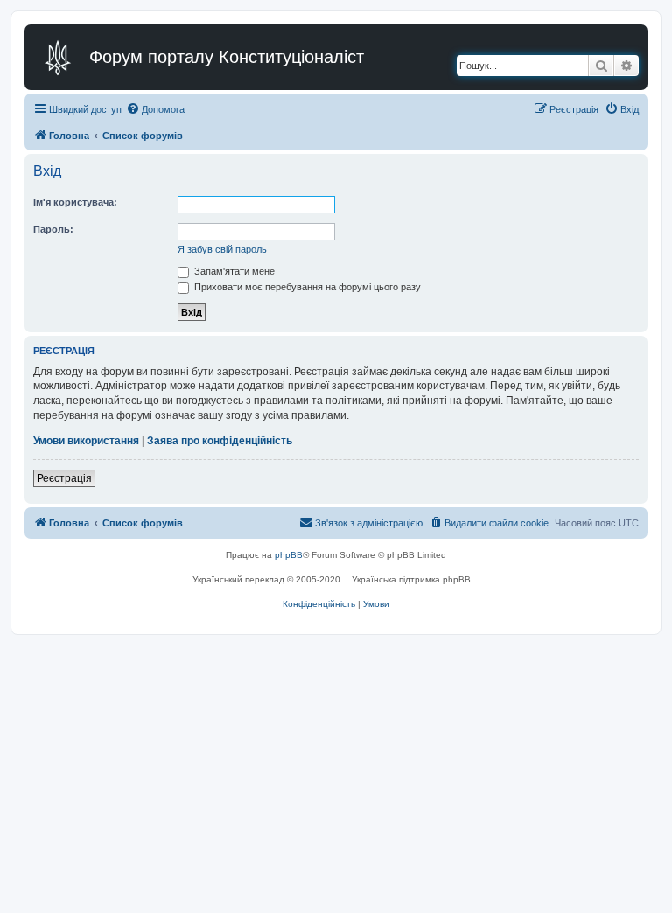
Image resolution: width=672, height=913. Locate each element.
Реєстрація (64, 478)
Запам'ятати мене (233, 271)
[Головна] (59, 57)
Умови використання (86, 441)
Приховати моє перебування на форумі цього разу (306, 287)
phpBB (289, 555)
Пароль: (53, 229)
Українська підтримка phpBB (411, 579)
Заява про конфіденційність (219, 441)
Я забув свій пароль (222, 249)
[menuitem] (155, 109)
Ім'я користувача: (75, 202)
